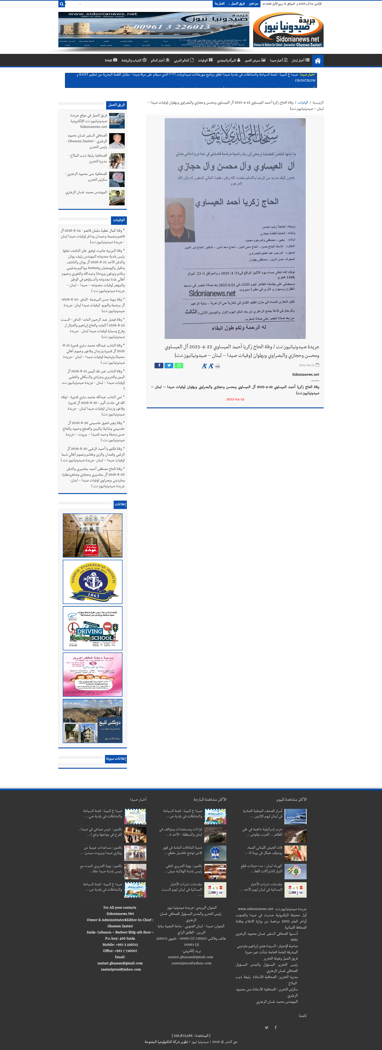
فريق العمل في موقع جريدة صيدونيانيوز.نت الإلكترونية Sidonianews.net (88, 122)
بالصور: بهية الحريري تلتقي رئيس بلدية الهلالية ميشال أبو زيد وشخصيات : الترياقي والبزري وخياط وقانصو (227, 77)
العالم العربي (181, 61)
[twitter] (266, 1028)
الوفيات (203, 61)
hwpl (108, 61)
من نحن (253, 4)
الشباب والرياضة (131, 61)
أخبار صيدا (276, 61)
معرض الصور (252, 61)
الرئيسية (318, 103)
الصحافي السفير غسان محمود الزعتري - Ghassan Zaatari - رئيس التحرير (86, 142)
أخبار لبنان (298, 61)
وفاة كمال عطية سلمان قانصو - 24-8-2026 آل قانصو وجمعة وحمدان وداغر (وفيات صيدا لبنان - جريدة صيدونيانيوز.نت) (93, 237)
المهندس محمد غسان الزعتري (86, 193)
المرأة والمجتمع (226, 61)
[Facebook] (275, 1028)
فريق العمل (238, 4)
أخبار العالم (157, 61)
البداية (318, 60)
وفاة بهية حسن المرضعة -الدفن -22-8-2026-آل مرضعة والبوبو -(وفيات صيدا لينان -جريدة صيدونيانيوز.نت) (93, 306)
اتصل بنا (220, 4)
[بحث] (61, 4)
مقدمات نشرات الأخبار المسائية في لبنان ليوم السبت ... (182, 890)
